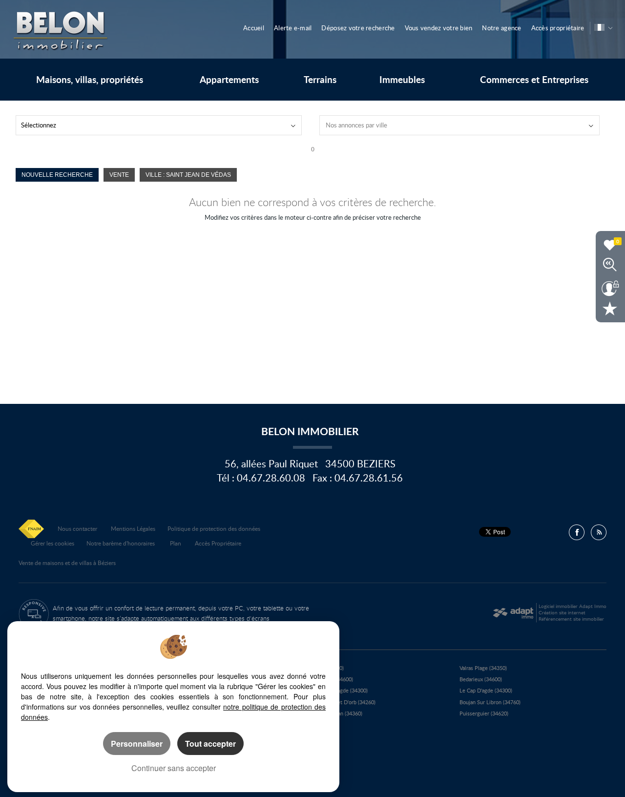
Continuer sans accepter (173, 768)
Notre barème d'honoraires (121, 543)
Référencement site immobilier (571, 618)
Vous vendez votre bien (439, 27)
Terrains (320, 79)
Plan (175, 543)
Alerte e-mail (293, 27)
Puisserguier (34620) (483, 713)
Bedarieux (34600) (480, 679)
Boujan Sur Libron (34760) (490, 702)
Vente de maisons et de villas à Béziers (67, 562)
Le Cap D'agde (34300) (485, 690)
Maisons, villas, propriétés (89, 79)
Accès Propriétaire (218, 543)
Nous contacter (77, 528)
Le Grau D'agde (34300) (340, 690)
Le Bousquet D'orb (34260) (343, 702)
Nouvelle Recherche (57, 174)
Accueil (253, 27)
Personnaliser (137, 743)
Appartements (229, 79)
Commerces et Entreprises (534, 79)
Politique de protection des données (213, 528)
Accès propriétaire (557, 27)
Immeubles (402, 79)
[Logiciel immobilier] (513, 613)
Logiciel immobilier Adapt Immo (572, 606)
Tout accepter (210, 743)
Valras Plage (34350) (483, 667)
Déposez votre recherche (358, 27)
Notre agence (501, 27)
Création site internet (562, 612)
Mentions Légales (133, 528)
